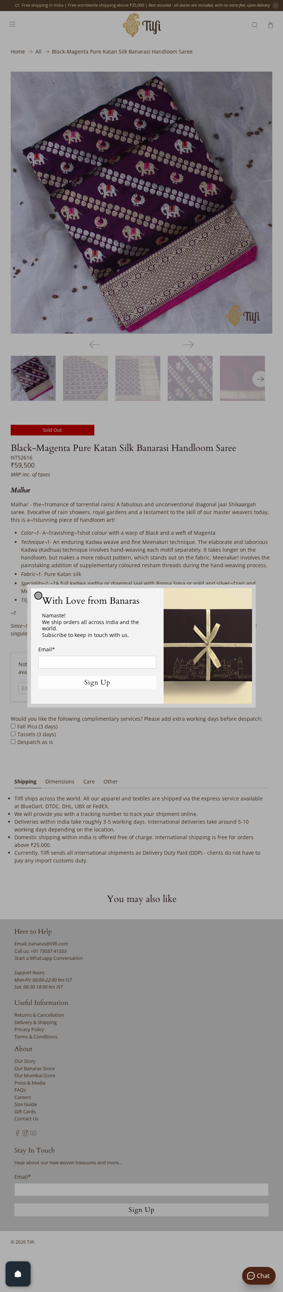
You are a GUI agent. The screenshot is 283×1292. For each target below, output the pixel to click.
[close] (38, 595)
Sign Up (97, 682)
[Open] (18, 1273)
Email (46, 649)
